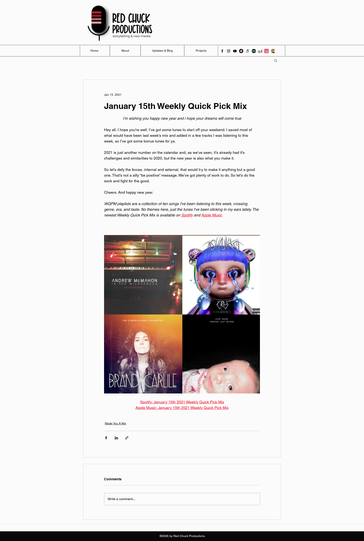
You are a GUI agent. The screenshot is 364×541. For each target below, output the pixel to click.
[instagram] (228, 51)
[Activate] (273, 51)
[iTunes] (247, 51)
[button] (276, 60)
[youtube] (235, 51)
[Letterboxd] (254, 51)
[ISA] (260, 51)
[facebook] (222, 51)
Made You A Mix (115, 423)
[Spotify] (241, 51)
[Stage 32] (266, 51)
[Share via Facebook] (106, 438)
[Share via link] (127, 438)
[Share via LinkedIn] (116, 438)
